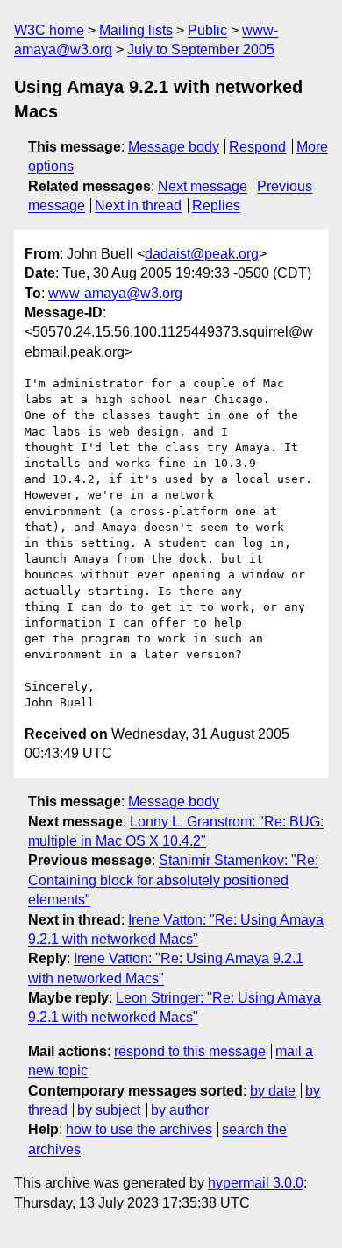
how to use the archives (139, 1129)
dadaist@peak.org (202, 253)
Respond (257, 146)
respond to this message (190, 1051)
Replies (216, 205)
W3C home (49, 30)
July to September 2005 (200, 49)
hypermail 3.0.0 (255, 1182)
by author (180, 1110)
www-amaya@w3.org (115, 293)
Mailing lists (136, 30)
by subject (108, 1110)
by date (273, 1090)
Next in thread (138, 205)
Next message (202, 186)
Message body (173, 146)
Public (207, 30)
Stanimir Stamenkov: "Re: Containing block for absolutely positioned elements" (173, 880)
